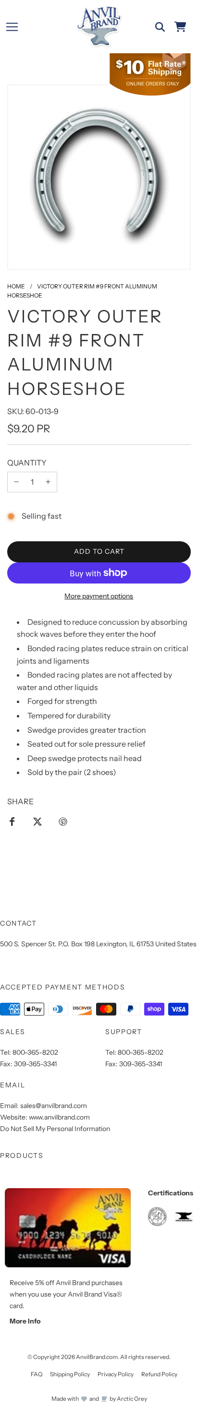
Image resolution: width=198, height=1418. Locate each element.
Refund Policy (159, 1374)
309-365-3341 (35, 1064)
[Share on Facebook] (12, 821)
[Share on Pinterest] (63, 821)
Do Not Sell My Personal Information (55, 1128)
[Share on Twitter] (37, 821)
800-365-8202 (35, 1052)
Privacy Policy (116, 1374)
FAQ (36, 1374)
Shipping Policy (70, 1374)
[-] (16, 482)
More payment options (98, 596)
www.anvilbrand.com (59, 1117)
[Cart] (180, 27)
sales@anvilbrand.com (53, 1105)
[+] (48, 482)
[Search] (160, 27)
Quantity (27, 462)
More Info (25, 1321)
